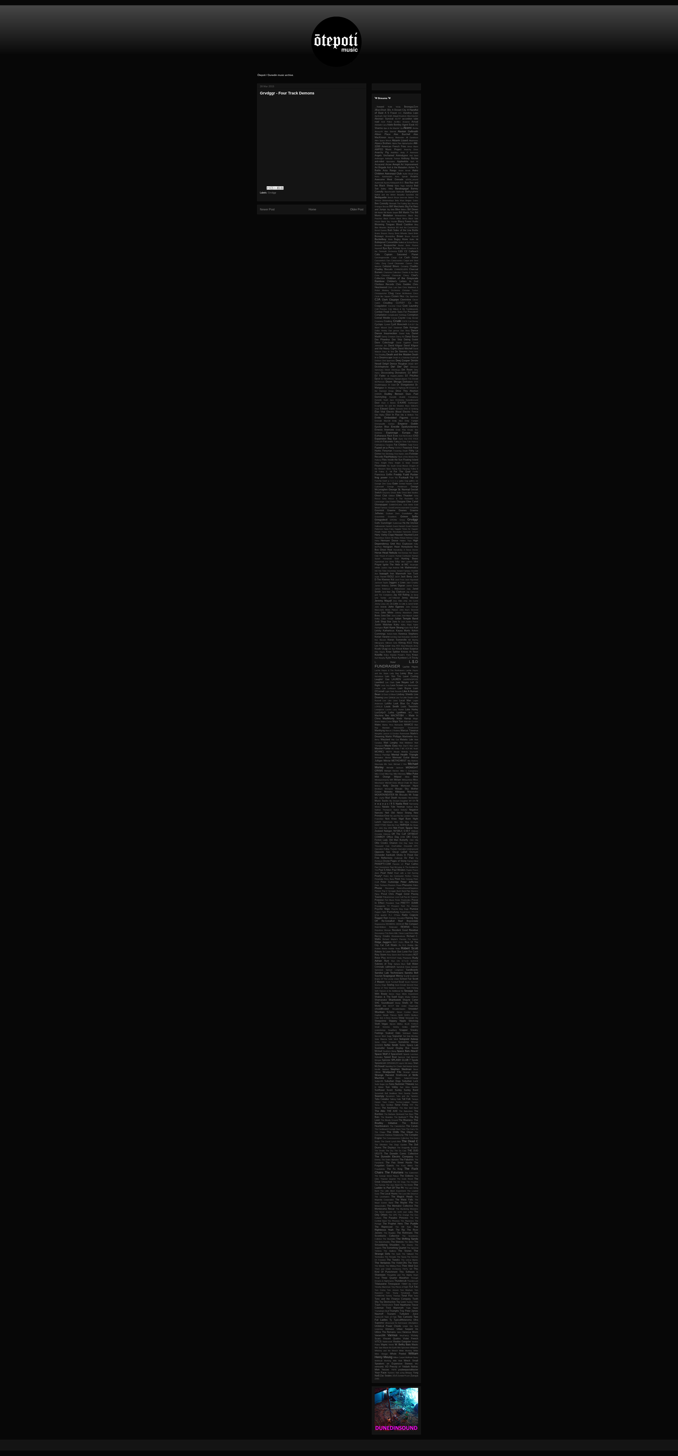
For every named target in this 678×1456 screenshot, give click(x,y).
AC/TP (398, 119)
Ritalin (394, 945)
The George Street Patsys (387, 1176)
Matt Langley (391, 743)
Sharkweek (395, 999)
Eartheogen (413, 403)
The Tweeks (393, 1260)
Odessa (386, 834)
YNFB (393, 1370)
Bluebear (391, 227)
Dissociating (387, 373)
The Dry (389, 1151)
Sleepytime (380, 1021)
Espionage (392, 432)
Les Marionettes (411, 685)
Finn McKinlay (388, 454)
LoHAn (388, 703)
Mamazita (398, 725)
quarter (384, 915)
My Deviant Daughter (398, 801)
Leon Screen (396, 685)
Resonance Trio (381, 933)
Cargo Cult (396, 257)
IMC (406, 564)
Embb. (378, 418)
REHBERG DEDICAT (395, 924)
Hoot (389, 550)
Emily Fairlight (411, 421)
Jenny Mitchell (410, 598)
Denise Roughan (398, 364)
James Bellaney (382, 586)
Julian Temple (387, 619)
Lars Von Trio (393, 676)
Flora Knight (380, 463)
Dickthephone (382, 367)
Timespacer (394, 1284)
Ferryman (387, 451)
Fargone (389, 445)
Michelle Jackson (394, 768)
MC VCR (405, 749)
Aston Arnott (404, 170)
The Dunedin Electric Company (394, 1156)
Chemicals (396, 275)
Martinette (407, 736)
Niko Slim (398, 822)
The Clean (406, 1132)
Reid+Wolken (380, 927)
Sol (404, 1036)
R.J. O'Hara (394, 915)
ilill (402, 565)
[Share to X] (275, 188)
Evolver (409, 436)
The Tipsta (401, 1257)
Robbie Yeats (394, 948)
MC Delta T (396, 749)
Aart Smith (387, 116)
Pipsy (377, 894)
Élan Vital (380, 412)
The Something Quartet (394, 1248)
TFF (411, 1105)
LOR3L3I (378, 706)
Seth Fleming (412, 988)
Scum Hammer (411, 982)
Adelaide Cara (381, 125)
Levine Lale (380, 688)
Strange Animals (410, 1072)
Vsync (384, 1344)
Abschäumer (412, 116)
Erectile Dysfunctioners (404, 426)
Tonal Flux (406, 1295)
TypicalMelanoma (403, 1320)
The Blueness (406, 1120)
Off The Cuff (399, 834)
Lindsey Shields (405, 694)
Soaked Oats (392, 1033)
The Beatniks (387, 1117)
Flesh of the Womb (406, 457)
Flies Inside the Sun (392, 460)
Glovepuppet (381, 504)
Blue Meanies (380, 227)
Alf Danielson (412, 137)
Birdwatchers (400, 215)
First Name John (401, 454)
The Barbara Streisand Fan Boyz (399, 1114)
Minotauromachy (382, 780)
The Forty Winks (404, 1166)
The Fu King (394, 1169)
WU (416, 1364)
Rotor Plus (380, 958)
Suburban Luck (410, 1081)
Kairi (386, 627)
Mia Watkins (413, 761)
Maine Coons (386, 721)
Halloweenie (380, 526)
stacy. (410, 1063)
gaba (401, 481)
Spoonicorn (380, 1063)
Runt (386, 961)
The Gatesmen (411, 1173)
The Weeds (380, 1266)
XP (400, 1367)
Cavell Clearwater (396, 263)
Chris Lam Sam (395, 287)
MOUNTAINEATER (384, 795)
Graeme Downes (397, 510)
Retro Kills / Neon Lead (399, 933)
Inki (376, 571)
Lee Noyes (402, 682)
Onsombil (408, 846)
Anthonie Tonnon (392, 158)
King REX (396, 646)
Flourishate (380, 466)
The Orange (403, 1215)
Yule (397, 1373)
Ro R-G (402, 945)
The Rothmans (405, 1233)
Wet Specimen (403, 1348)
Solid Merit (393, 1039)
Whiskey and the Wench (386, 1351)
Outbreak (398, 858)
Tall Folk (406, 1099)
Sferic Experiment (410, 994)
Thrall (377, 1278)
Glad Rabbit (390, 502)
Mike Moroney (400, 774)
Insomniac (391, 571)
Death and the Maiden (398, 354)
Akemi (407, 128)
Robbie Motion (381, 948)
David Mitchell (405, 348)
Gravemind (379, 517)
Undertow (379, 1329)
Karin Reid (408, 628)
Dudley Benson (393, 393)
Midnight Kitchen (391, 771)
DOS (416, 382)
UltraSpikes (413, 1323)
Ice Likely (389, 562)
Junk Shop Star (383, 621)
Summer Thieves (404, 1084)
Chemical (385, 275)
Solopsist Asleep (408, 1039)
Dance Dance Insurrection (396, 332)
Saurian (378, 976)
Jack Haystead (411, 580)
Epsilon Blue (382, 427)
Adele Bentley (394, 125)
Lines (385, 697)
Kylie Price (391, 658)
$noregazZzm (411, 107)
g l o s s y (393, 481)
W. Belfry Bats (403, 1344)
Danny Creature (389, 337)
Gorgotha (414, 508)
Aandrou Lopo (410, 113)
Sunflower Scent (384, 1090)
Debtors (378, 361)
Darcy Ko (400, 337)
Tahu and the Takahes (407, 1096)
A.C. (400, 113)
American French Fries (394, 146)
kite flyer (392, 649)
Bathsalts (400, 192)
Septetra (392, 988)
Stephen (385, 1069)
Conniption (412, 315)
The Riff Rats (403, 1227)
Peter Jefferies (409, 881)
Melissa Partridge (382, 755)
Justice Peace (412, 622)
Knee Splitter (393, 652)
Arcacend (379, 164)
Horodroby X (399, 550)
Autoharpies (387, 176)
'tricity (398, 107)
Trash (377, 1305)
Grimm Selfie (409, 516)
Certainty (405, 266)
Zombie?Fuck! (404, 1376)
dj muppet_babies (395, 376)
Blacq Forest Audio (408, 221)
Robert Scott (409, 948)
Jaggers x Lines (397, 582)
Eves (395, 436)
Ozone (386, 861)
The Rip (400, 1230)
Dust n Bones (388, 403)
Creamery (379, 321)
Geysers (386, 493)
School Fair (406, 979)
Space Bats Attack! (407, 1051)
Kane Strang (396, 627)
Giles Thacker (404, 495)
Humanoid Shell (391, 559)
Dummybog (380, 397)
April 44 (414, 161)
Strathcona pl (403, 1075)
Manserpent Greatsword (406, 728)
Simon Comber (404, 1012)
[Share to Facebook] (278, 188)
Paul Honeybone (382, 867)
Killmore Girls (391, 643)
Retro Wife (413, 933)
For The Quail (402, 471)
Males (378, 724)
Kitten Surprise (410, 649)
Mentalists (379, 758)
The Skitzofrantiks (382, 1242)
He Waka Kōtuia (398, 538)
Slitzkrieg (413, 1021)
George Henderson (397, 487)
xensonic (379, 1366)
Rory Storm (380, 954)
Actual (415, 122)
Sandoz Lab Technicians (389, 972)
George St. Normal (399, 489)
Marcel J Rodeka (392, 731)
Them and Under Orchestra (388, 1269)
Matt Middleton (406, 743)
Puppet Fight (380, 912)
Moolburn (379, 789)
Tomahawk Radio (409, 1293)
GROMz (393, 520)
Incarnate (414, 565)
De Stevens (401, 351)
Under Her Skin (410, 1326)
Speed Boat (390, 1057)
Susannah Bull (381, 1093)
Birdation (388, 215)
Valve (399, 1332)
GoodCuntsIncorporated (398, 508)
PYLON (415, 912)
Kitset (399, 649)
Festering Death (400, 451)
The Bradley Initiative (396, 1121)
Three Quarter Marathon (395, 1278)
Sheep (397, 1003)
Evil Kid (402, 436)
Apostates (390, 161)
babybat (409, 186)
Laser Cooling (410, 676)
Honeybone (407, 547)
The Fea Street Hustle (399, 1162)
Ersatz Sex (413, 430)
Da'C (390, 328)
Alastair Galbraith (408, 131)
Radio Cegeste (410, 915)
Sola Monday (412, 1036)
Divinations (400, 373)
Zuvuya (414, 1375)
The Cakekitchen (397, 1126)
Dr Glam (392, 385)
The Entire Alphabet (390, 1160)
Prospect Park (398, 906)
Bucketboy (380, 239)
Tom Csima (380, 1290)
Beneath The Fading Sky (400, 203)
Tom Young (392, 1293)
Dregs (391, 391)
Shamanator (381, 1000)
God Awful (408, 505)
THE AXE (392, 1111)
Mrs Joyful (379, 798)
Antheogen (379, 158)
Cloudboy (388, 303)
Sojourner (397, 1036)
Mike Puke (412, 773)
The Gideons (407, 1176)
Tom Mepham (406, 1290)
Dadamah (398, 328)
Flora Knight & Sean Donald (403, 463)
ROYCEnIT (392, 958)
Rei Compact (411, 924)
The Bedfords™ (401, 1117)
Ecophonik (379, 406)
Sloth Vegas (381, 1024)
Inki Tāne (382, 571)
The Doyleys (389, 1147)
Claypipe (394, 299)
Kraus (415, 655)
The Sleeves (397, 1242)
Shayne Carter (410, 1000)
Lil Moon (392, 694)
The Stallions (390, 1251)
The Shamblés (389, 1239)
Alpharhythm (407, 143)
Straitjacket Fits (392, 1072)
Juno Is (396, 621)
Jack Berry (406, 576)
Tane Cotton (388, 1102)
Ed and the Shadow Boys (397, 406)
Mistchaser (379, 783)
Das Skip (397, 339)
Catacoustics (397, 260)
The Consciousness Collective (396, 1138)
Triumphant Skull (382, 1311)
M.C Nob (413, 712)
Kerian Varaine (382, 637)
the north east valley (403, 1212)
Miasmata (379, 764)
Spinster (386, 1060)
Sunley (398, 1090)
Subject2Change (411, 1078)
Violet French (410, 1338)
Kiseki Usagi (381, 649)
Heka (377, 541)
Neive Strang (404, 813)
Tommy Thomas (393, 1296)
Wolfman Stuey (411, 1357)
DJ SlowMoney (387, 379)
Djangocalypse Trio (403, 379)
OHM (402, 837)
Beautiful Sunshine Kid (407, 195)
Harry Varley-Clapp (384, 535)
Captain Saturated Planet (401, 254)
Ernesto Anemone (384, 430)
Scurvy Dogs (380, 985)
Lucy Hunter (398, 709)
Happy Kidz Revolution (392, 532)
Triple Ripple (412, 1308)
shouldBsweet (382, 1009)
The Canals (412, 1126)
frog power (381, 477)
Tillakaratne (380, 1284)
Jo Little (394, 604)
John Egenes (396, 606)
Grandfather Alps (410, 513)
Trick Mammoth (395, 1308)
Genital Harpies (405, 484)
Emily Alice (397, 421)
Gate (395, 483)
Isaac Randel (380, 577)
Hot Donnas (403, 553)
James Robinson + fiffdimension (390, 589)
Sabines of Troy (383, 964)
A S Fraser (391, 113)
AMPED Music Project (388, 149)
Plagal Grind (402, 894)
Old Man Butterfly (398, 840)
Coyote (401, 318)
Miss (415, 780)
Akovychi (379, 131)
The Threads (390, 1257)
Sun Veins (405, 1087)
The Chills (393, 1132)
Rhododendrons (398, 936)
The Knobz (408, 1185)
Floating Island (410, 460)
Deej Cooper (403, 360)
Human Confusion (403, 556)
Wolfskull (378, 1361)
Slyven (393, 1024)
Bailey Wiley (387, 189)
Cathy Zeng (380, 263)
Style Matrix (394, 1078)
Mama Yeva (387, 725)
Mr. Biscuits (401, 795)
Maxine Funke (383, 748)
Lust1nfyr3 (380, 712)
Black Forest (389, 218)
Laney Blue (406, 673)
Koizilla (378, 654)
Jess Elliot (397, 601)
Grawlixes (392, 517)
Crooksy (388, 321)
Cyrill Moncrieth (399, 324)
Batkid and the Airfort (385, 195)
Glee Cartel (412, 501)
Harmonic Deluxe (410, 532)
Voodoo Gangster (402, 1341)
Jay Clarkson (398, 592)
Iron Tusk (413, 573)
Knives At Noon (409, 652)
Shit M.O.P (388, 1006)
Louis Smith (391, 706)
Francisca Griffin (383, 474)
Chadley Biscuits (384, 269)
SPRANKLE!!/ (393, 1063)
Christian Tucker (410, 290)
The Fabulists (407, 1159)
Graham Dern (393, 513)
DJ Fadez (380, 376)
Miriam (397, 780)
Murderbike (413, 798)
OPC (416, 846)
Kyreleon (402, 658)
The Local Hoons (389, 1193)
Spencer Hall (404, 1057)
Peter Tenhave (381, 885)
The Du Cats (400, 1151)
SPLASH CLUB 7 (401, 1060)
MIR (391, 780)
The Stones (404, 1251)
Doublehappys (381, 385)
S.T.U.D (405, 961)
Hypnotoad (379, 562)
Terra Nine (380, 1105)
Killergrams (379, 643)
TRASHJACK (387, 1305)
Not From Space (403, 827)
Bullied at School (405, 242)
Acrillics (397, 122)
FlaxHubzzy (390, 456)
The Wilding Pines (393, 1266)
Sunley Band (411, 1090)
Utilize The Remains (385, 1332)
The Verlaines (382, 1262)
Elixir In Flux (393, 415)
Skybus (394, 1018)
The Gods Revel (405, 1179)
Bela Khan (399, 200)
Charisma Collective (392, 272)
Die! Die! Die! (399, 366)
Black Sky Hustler (389, 221)
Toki (416, 1287)
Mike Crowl (379, 774)
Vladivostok (387, 1342)
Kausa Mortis (403, 630)
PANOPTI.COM (383, 864)
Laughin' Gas (382, 679)
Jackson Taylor (381, 583)
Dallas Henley (381, 331)
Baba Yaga (400, 186)
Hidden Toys (405, 541)
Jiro (387, 604)
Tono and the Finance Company (393, 1299)
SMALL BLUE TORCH (407, 1024)
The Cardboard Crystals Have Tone (390, 1129)
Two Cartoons (405, 1317)
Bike (397, 209)
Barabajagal (402, 188)
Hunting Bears (409, 558)
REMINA (405, 927)
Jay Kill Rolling (401, 595)
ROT (415, 954)
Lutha (391, 712)
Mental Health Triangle (404, 754)
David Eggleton (403, 343)
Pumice (414, 908)
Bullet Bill (414, 239)
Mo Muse (414, 783)
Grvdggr (272, 192)
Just (403, 622)
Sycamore (390, 1096)
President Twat (392, 903)
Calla (377, 254)
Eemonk (399, 409)
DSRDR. (378, 394)
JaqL (409, 589)
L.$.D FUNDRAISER (396, 664)
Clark (385, 299)
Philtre (415, 885)
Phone (378, 888)
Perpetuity (379, 879)
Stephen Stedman (401, 1069)
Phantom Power (395, 885)
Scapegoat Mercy (393, 975)
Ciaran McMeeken (403, 293)
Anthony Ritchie (409, 158)
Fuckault (403, 477)
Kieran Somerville (397, 640)
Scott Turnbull (392, 982)
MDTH (389, 752)
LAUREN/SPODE (410, 679)
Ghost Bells (396, 493)
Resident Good (400, 930)
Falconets (388, 441)
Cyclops (379, 324)
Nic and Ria (395, 816)
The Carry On (412, 1129)
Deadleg (382, 355)
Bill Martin (379, 212)
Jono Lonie (396, 616)
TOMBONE (380, 1296)
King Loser (385, 646)
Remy (415, 927)
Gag (406, 481)
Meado (397, 752)
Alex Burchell (402, 134)
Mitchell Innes (391, 783)
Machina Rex (382, 715)
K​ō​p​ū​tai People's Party (400, 655)
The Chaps (380, 1132)
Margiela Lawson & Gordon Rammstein (392, 734)
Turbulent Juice (408, 1314)
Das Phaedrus (382, 339)
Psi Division (412, 906)
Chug (391, 293)
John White (387, 612)
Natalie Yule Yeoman (393, 807)
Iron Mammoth (398, 573)
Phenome (407, 885)
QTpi (377, 915)
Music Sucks (381, 801)
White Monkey (405, 1351)
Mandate (386, 728)
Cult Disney (413, 321)
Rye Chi (395, 961)
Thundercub (400, 1281)
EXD (415, 436)
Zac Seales (386, 1375)
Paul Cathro (411, 864)
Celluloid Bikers (391, 266)
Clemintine (405, 299)
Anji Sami (413, 155)
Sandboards (412, 970)
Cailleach (413, 251)
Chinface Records (384, 284)
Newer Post (267, 209)
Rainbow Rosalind (397, 918)
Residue (413, 930)
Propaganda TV (382, 906)
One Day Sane (406, 843)
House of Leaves (387, 556)
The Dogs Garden (398, 1145)
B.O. (402, 183)
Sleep (401, 1018)
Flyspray (406, 469)
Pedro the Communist (393, 876)
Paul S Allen (385, 870)
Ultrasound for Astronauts (396, 1323)
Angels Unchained (384, 155)
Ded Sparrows (388, 361)
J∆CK (397, 577)
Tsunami (391, 1314)
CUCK (405, 321)
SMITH (414, 1027)
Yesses (385, 1369)
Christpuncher (381, 293)
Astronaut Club (393, 173)
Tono (416, 1296)
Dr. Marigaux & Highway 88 (396, 388)
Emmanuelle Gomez (385, 424)
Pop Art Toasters (411, 897)
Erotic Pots (401, 430)
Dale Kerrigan (410, 327)
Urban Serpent (405, 1329)
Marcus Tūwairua (409, 730)
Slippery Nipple (397, 1021)
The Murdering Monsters (407, 1209)
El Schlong (413, 409)
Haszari (399, 534)
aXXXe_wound (412, 179)
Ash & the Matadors (397, 167)
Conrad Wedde (382, 318)
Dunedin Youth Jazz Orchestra (389, 400)
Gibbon (392, 496)
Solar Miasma (381, 1039)
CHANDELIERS (401, 269)
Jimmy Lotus (380, 604)
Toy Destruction (387, 1302)
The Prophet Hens (393, 1223)
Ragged (378, 918)
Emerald (414, 418)
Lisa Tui (399, 697)
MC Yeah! (414, 749)
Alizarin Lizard (400, 140)
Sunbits (415, 1087)
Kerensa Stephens (408, 634)
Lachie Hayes (410, 667)
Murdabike (402, 798)
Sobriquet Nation (410, 1033)
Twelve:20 (379, 1317)
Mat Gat (395, 740)
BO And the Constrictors (407, 227)
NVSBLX (398, 831)
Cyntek (387, 324)
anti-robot (379, 161)
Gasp (389, 484)
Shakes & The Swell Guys (389, 997)
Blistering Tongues (385, 224)
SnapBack (392, 1030)
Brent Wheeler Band (404, 233)
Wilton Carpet (399, 1357)
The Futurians (394, 1172)
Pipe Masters (412, 891)
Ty (390, 1320)
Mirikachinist (407, 780)
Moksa (377, 786)
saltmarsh (390, 967)
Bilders (404, 209)
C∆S (400, 251)
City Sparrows (412, 296)
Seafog (390, 985)
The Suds (395, 1254)
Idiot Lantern (406, 562)
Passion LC (397, 864)
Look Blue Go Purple (405, 703)
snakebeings (380, 1030)
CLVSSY (400, 303)
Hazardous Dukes (383, 538)
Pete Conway (407, 879)
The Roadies (390, 1233)
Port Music (389, 900)
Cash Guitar (411, 257)
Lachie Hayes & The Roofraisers (390, 670)
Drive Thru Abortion (407, 391)
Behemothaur (388, 200)
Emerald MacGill (382, 421)
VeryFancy (404, 1335)
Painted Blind (412, 861)
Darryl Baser (411, 336)
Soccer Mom (380, 1036)
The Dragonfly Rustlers (407, 1148)
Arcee (388, 164)
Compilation (381, 315)
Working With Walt (393, 1361)
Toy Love (401, 1302)
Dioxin (387, 370)
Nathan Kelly (412, 807)
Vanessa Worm (410, 1332)
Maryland (385, 739)
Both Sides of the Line (399, 230)
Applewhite (402, 161)
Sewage (408, 990)
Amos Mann (412, 146)
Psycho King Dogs (400, 909)
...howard (379, 107)
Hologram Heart (391, 547)
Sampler (414, 967)
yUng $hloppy (406, 1373)
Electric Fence (410, 412)
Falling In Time (400, 442)
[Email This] (268, 188)
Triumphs (394, 1311)
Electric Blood (393, 412)
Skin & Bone (385, 1018)
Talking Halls (395, 1099)
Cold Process (381, 309)
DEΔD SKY (413, 364)
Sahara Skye (400, 964)
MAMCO (408, 724)
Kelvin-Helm (392, 634)
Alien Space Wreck (383, 140)
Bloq (416, 224)
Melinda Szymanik (409, 752)
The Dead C (410, 1141)
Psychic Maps (382, 909)
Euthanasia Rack (383, 436)
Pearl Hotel (386, 873)
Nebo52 (404, 810)
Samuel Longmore (394, 970)
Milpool (397, 777)
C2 (405, 251)
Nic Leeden (405, 816)
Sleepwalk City (411, 1018)
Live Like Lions (390, 700)
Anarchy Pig (382, 152)
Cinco (415, 293)
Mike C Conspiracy (409, 771)
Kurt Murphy (380, 658)
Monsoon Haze (409, 786)
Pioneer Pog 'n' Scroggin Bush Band (390, 891)
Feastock (407, 448)
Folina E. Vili (385, 472)
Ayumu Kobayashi (392, 183)
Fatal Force (413, 445)
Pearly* (378, 876)
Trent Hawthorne (402, 1305)
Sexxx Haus (394, 994)
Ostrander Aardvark (385, 855)
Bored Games (381, 230)
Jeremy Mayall (383, 600)
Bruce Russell (411, 236)
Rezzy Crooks (382, 936)
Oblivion (414, 831)
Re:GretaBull (388, 921)
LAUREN (396, 679)
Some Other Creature (385, 1042)
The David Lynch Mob (391, 1141)
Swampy (379, 1096)
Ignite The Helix (391, 564)
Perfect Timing (411, 876)
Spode (415, 1060)
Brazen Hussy (387, 233)
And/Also (394, 152)
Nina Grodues (411, 822)
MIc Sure (388, 764)
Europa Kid (410, 432)
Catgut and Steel (410, 260)
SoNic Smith (391, 1045)
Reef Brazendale (408, 921)
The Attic (380, 1111)
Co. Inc (413, 303)
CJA (377, 299)
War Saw (378, 1348)
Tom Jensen (393, 1290)
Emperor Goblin (408, 423)
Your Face (380, 1372)
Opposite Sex (382, 852)
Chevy (406, 275)
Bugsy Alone (401, 239)
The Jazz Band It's (394, 1185)
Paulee (409, 870)
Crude (397, 321)
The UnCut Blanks (409, 1260)
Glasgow (401, 501)
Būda (390, 239)
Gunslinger (386, 523)
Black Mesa (401, 218)
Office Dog (393, 837)
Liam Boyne (404, 688)
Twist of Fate (390, 1317)
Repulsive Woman (383, 930)
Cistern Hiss (397, 296)
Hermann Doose (389, 540)
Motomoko (412, 792)
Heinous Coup (412, 538)
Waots (415, 1344)
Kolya (386, 655)
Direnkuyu (395, 370)
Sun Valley (392, 1087)
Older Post (356, 209)
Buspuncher (390, 245)
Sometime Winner (408, 1042)
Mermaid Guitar (400, 757)
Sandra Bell (411, 972)
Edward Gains (387, 409)
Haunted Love (411, 535)
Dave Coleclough (384, 342)
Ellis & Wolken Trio (409, 415)
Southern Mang (389, 1051)
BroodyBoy (390, 236)
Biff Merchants (396, 206)
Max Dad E (404, 746)
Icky (397, 561)
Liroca (392, 697)
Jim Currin (413, 601)
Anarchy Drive (411, 149)
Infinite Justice (381, 568)
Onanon (393, 843)
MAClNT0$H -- (399, 715)
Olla (416, 840)
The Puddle (411, 1223)
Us (416, 1329)
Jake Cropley (412, 583)
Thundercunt (412, 1281)
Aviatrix (414, 176)
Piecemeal (389, 888)
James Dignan (397, 585)
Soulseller (380, 1048)
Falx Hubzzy (412, 442)
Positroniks (406, 900)
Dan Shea (405, 331)
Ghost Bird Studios (410, 493)
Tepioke (414, 1102)
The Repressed (383, 1227)
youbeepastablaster (408, 1369)
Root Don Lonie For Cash (404, 951)
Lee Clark (389, 682)
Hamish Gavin (392, 526)
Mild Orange (382, 777)
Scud (401, 982)
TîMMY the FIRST (409, 1284)
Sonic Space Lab (409, 1045)
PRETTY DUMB (409, 903)
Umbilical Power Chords (388, 1326)
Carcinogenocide (382, 257)
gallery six (413, 481)
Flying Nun (397, 469)
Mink (415, 777)
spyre (401, 1063)
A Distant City (399, 110)
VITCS (378, 1341)
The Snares (407, 1245)
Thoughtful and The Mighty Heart (402, 1275)
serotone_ (401, 988)
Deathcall (414, 358)
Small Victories (382, 1027)
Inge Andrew (394, 568)
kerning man (395, 637)
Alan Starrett (390, 131)
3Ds (389, 110)
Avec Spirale (401, 176)
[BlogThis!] (271, 188)
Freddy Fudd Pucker (406, 474)
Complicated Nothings (397, 315)
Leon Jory (385, 685)
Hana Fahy (389, 529)
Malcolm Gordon (411, 721)
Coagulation (381, 306)
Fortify (415, 472)
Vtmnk (391, 1345)
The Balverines (406, 1111)
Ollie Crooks (381, 843)
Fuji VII (414, 477)
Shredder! (413, 1009)
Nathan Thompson (383, 810)
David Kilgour (395, 345)
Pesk (397, 879)
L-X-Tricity (413, 658)
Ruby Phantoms (404, 958)
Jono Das (386, 615)
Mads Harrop (404, 718)
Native (396, 810)
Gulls (377, 523)
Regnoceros (380, 924)
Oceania (378, 834)
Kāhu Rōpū (406, 625)
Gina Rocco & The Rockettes (397, 499)
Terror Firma (401, 1105)
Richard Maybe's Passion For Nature (400, 939)
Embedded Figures (396, 417)
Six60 (400, 1015)
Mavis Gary (391, 745)
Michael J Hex (400, 764)
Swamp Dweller (411, 1093)
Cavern (409, 263)
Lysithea (401, 712)
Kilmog (402, 643)
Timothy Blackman (383, 1287)
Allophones (413, 140)
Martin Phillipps (393, 736)
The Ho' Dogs (399, 1182)
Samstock (379, 970)
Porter (397, 900)
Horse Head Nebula (386, 552)
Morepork (389, 789)
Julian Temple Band (406, 618)
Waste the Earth (390, 1348)
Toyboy (409, 1302)
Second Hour (412, 985)
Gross (402, 520)
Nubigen (388, 831)
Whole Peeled (398, 1354)
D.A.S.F (411, 324)
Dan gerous (393, 331)
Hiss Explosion (404, 544)
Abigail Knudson (400, 116)
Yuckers (391, 1373)
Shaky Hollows (411, 997)
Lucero (388, 709)
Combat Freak (382, 312)
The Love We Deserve (408, 1194)
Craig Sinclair (412, 318)
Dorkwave (408, 382)
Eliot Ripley (380, 415)
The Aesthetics (390, 1108)
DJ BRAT (413, 373)
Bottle (415, 230)
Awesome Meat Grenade (389, 179)
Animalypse (402, 155)
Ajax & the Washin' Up (393, 128)
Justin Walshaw (383, 624)
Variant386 (380, 1335)
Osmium (413, 852)
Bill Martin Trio (406, 212)
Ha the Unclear (410, 523)
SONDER (379, 1045)
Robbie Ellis (413, 945)
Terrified (389, 1105)
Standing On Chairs (393, 1066)
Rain (385, 918)
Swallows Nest (396, 1093)
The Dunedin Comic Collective (401, 1153)
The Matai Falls (404, 1199)
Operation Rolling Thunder (386, 849)
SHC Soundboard (384, 1003)
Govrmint (379, 510)
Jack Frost (399, 580)
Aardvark (379, 116)
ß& (406, 1063)
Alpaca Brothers (383, 143)
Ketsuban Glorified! (410, 637)
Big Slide (391, 209)
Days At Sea (388, 352)
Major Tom (397, 721)
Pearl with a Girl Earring (406, 873)
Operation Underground (408, 849)
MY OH (412, 801)
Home (312, 209)
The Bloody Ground (389, 1120)
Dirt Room (407, 370)
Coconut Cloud (395, 306)
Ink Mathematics (409, 567)
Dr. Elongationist (405, 385)
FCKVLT (398, 448)
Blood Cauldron (404, 224)
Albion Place (382, 134)
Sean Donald (400, 985)
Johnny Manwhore (403, 613)
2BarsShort (380, 110)
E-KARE (402, 403)
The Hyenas (380, 1185)
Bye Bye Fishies (391, 248)
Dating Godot (411, 339)
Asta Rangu (389, 170)
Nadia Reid (402, 803)
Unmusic (389, 1329)
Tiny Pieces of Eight (399, 1287)
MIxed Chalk (403, 783)
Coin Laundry (410, 305)
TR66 (415, 1302)
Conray (394, 318)
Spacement (396, 1054)
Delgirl (385, 364)
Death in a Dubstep (401, 358)
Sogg (389, 1036)
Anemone (414, 152)
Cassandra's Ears (383, 260)
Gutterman (397, 523)
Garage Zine (380, 484)
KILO (409, 643)
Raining (409, 918)
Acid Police (386, 122)
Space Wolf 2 (382, 1054)
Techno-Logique (403, 1102)
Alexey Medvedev (396, 137)
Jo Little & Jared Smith (408, 604)
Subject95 (379, 1081)
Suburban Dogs (392, 1081)
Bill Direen (413, 209)
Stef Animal (407, 1066)
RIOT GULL (398, 942)
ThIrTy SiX (407, 1269)
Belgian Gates (411, 200)
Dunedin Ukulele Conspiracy (403, 397)
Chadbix (414, 266)
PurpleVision (405, 912)
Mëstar (387, 761)
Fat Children (400, 445)
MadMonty (388, 718)
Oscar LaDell (399, 852)
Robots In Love (383, 951)
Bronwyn (379, 236)
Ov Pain (409, 858)
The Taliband (408, 1254)
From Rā (393, 478)
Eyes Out (403, 439)
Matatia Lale (406, 739)
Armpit (396, 164)
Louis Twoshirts (409, 706)
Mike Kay (389, 774)
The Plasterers (407, 1221)
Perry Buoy (389, 879)
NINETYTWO (380, 825)
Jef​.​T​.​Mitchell (394, 598)
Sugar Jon (384, 1084)
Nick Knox (391, 819)
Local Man (405, 700)
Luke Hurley (411, 709)
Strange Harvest (384, 1075)
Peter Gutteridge (390, 882)
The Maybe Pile (404, 1202)
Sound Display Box (398, 1048)
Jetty (405, 601)
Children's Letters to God (402, 281)
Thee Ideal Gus (410, 1266)
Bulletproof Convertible (386, 242)
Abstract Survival (384, 119)
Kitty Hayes (380, 652)
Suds (377, 1084)
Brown (400, 236)
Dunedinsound (412, 400)
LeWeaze (392, 688)
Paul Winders (399, 870)
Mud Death (391, 798)
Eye (395, 438)
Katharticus (388, 630)
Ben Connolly (381, 203)
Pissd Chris (387, 894)
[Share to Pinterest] (282, 188)
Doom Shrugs (394, 381)
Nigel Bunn (405, 819)
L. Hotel (385, 662)
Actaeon (406, 122)
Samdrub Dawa (403, 967)
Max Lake (413, 746)
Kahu (396, 624)
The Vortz (413, 1263)
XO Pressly (391, 1366)
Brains (377, 233)
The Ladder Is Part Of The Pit (396, 1186)
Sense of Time (381, 988)
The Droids (380, 1151)
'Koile (390, 107)
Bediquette (381, 197)
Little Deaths (408, 697)
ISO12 (390, 576)
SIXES (407, 1015)
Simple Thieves (390, 1015)
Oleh (412, 840)
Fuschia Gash (381, 481)
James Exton (412, 586)
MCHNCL (379, 752)
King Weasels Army (409, 646)
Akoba (415, 128)
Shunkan (380, 1011)
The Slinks (409, 1242)
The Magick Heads (402, 1196)
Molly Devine (390, 786)
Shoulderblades (398, 1009)
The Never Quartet (383, 1212)
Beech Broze (393, 197)
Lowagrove (379, 709)
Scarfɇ (406, 976)
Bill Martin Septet (391, 212)
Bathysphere (411, 191)
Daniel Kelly (404, 333)
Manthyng (380, 730)
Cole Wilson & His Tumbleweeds (403, 309)
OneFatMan (396, 846)
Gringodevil (381, 519)
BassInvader (390, 192)
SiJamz (390, 1012)
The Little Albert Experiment (393, 1191)
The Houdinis (412, 1182)
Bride (416, 233)
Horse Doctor (412, 550)
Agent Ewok (408, 125)
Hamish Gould (405, 526)
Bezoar (386, 206)
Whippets (414, 1348)
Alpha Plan (396, 143)
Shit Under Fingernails (407, 1006)
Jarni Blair (386, 592)
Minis (407, 777)
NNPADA (404, 825)
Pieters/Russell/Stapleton (407, 888)
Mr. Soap (413, 795)
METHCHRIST (398, 761)
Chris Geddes (403, 284)
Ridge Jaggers (383, 942)
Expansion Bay (383, 438)
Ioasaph (383, 573)
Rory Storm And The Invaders (400, 955)
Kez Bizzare (380, 640)
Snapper (403, 1030)
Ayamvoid (379, 183)
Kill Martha (413, 640)
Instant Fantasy (404, 571)
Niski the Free (393, 825)
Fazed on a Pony (384, 447)
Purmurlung (393, 912)
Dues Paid (412, 394)
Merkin (388, 758)
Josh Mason (407, 616)
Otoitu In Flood (405, 855)
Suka (391, 1084)
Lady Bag (394, 673)
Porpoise (379, 900)
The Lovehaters (382, 1197)
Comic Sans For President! (404, 312)
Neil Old (390, 813)
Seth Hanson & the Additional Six (389, 991)
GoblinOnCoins (395, 505)
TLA (411, 1287)
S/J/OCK (414, 961)
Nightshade (387, 822)
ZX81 (377, 1379)
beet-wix (403, 197)
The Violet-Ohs (399, 1263)
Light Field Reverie (393, 691)
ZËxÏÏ (394, 1376)
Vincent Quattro (392, 1338)
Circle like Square (383, 296)
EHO (406, 409)
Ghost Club (381, 495)
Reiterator (393, 927)
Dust (377, 403)
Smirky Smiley (400, 1027)
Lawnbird (379, 682)
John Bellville (381, 607)
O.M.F (407, 831)
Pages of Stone (398, 861)
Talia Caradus (382, 1099)
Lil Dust (384, 694)
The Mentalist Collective (400, 1206)
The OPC (393, 1215)
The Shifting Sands (407, 1238)
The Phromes (394, 1221)
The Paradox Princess (395, 1218)
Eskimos (378, 433)
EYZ (410, 439)
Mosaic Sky (402, 789)
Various (392, 1335)
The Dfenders (381, 1145)
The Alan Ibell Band (409, 1108)
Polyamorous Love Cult (393, 897)
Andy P (404, 152)
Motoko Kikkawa (394, 791)
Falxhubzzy (380, 445)
